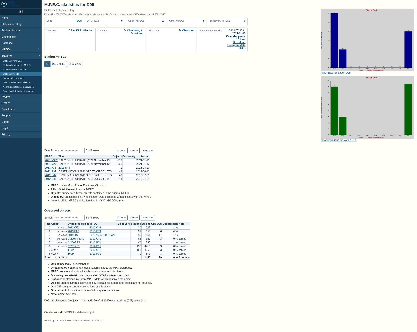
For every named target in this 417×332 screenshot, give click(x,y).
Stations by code (11, 74)
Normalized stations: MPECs (16, 82)
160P (71, 253)
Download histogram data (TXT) (236, 45)
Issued (145, 156)
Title (61, 156)
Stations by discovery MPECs (17, 65)
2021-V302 (51, 160)
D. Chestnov (131, 30)
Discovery (129, 156)
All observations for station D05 (339, 140)
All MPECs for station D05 (336, 72)
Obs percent (170, 223)
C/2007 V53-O (76, 238)
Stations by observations (14, 69)
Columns (121, 150)
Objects (117, 156)
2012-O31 (50, 179)
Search (48, 150)
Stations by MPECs (12, 61)
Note (181, 223)
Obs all (146, 223)
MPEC (48, 156)
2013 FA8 (64, 167)
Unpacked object (78, 223)
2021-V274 (51, 164)
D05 (79, 20)
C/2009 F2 (74, 242)
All (47, 64)
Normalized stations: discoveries (18, 87)
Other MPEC (75, 64)
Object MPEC (58, 64)
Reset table (148, 150)
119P (71, 250)
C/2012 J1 (74, 246)
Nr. (48, 223)
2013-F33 (50, 167)
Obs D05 (156, 223)
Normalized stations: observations (19, 91)
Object (55, 223)
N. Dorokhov (137, 32)
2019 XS (73, 235)
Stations (6, 55)
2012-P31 (50, 171)
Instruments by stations (14, 78)
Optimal (134, 150)
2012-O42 (50, 175)
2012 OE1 (73, 227)
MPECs (6, 49)
